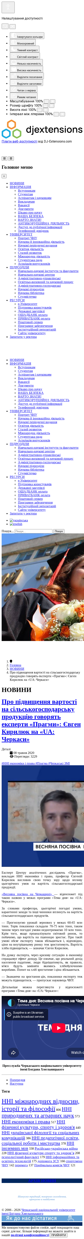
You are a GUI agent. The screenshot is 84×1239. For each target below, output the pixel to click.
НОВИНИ (17, 183)
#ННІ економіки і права (18, 763)
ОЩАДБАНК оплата (33, 315)
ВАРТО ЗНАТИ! (29, 220)
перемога (21, 1165)
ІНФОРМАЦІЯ (20, 187)
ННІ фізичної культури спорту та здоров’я (40, 1153)
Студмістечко (27, 296)
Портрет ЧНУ (27, 238)
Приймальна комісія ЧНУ (52, 1165)
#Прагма (41, 763)
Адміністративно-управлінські (39, 278)
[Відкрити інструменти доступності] (8, 7)
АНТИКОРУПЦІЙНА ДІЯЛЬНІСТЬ (43, 223)
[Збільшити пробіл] (62, 114)
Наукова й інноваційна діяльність (41, 241)
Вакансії (24, 205)
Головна (15, 665)
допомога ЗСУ (48, 1161)
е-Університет (27, 304)
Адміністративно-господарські (39, 285)
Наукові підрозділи (31, 289)
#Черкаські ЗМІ (59, 763)
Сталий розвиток (30, 252)
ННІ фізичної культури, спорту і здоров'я (38, 1124)
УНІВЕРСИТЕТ (21, 234)
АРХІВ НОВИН (42, 1180)
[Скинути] (5, 26)
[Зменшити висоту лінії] (39, 110)
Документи (26, 209)
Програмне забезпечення (35, 326)
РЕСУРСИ (17, 300)
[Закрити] (12, 26)
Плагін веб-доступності (19, 141)
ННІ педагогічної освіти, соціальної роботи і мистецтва (40, 1140)
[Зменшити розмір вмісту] (46, 101)
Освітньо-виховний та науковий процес (45, 282)
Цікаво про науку (30, 212)
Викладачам (26, 201)
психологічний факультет (20, 1157)
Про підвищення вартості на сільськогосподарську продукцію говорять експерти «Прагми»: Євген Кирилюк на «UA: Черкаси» (41, 720)
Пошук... (8, 531)
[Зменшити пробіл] (56, 114)
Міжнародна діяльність (34, 256)
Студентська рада (30, 260)
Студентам (25, 194)
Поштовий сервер (30, 322)
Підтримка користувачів (35, 307)
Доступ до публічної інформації (40, 227)
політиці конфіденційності (30, 1235)
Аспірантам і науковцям (34, 198)
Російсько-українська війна (56, 1148)
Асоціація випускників (34, 263)
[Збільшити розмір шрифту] (51, 106)
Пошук (59, 531)
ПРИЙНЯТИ (58, 1235)
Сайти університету (32, 333)
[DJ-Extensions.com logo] (42, 137)
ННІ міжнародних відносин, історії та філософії (41, 1104)
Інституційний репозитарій (37, 329)
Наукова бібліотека (31, 293)
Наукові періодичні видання (37, 245)
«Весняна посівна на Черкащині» (28, 894)
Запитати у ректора (23, 336)
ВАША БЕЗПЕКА (31, 216)
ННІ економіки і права (26, 1121)
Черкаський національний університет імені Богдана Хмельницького (38, 1211)
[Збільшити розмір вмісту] (52, 101)
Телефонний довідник (33, 230)
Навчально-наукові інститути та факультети (48, 271)
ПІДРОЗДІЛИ (19, 267)
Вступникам (26, 190)
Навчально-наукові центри (36, 274)
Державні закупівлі (31, 311)
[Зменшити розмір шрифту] (45, 106)
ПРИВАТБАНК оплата (34, 318)
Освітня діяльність (31, 249)
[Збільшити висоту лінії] (45, 110)
